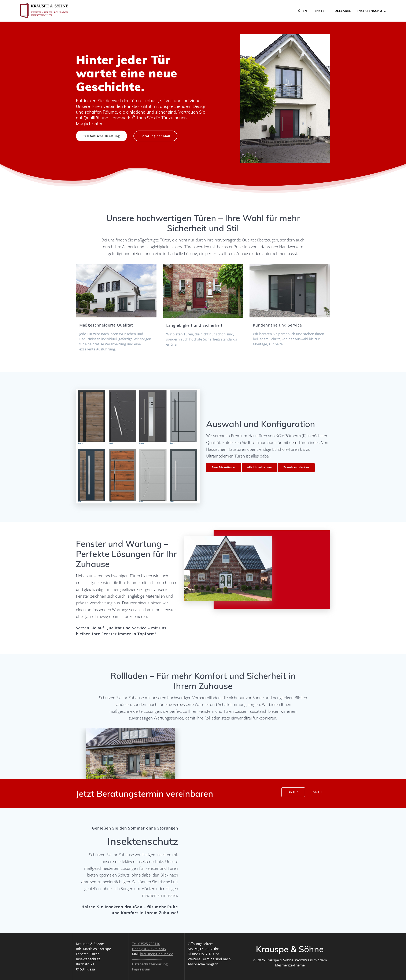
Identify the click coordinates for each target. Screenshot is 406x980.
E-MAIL (317, 792)
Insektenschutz (371, 11)
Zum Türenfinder (224, 467)
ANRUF (293, 792)
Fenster (320, 11)
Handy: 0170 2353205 (149, 949)
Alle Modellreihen (259, 467)
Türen (301, 11)
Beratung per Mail (155, 136)
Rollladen (342, 11)
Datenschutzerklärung (150, 964)
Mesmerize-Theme (290, 965)
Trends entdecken (296, 467)
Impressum (141, 969)
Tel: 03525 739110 (146, 943)
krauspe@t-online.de (156, 954)
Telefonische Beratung (101, 136)
